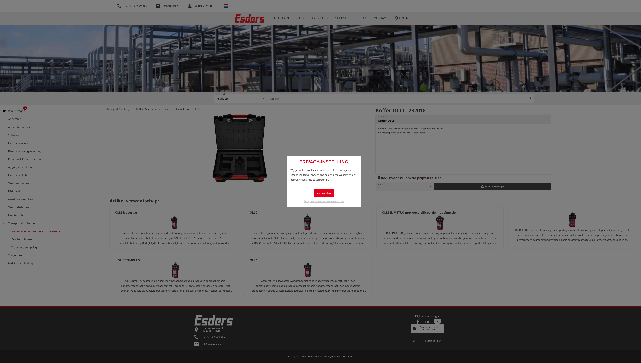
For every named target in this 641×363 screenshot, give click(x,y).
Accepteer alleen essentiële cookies (324, 201)
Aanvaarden (324, 193)
